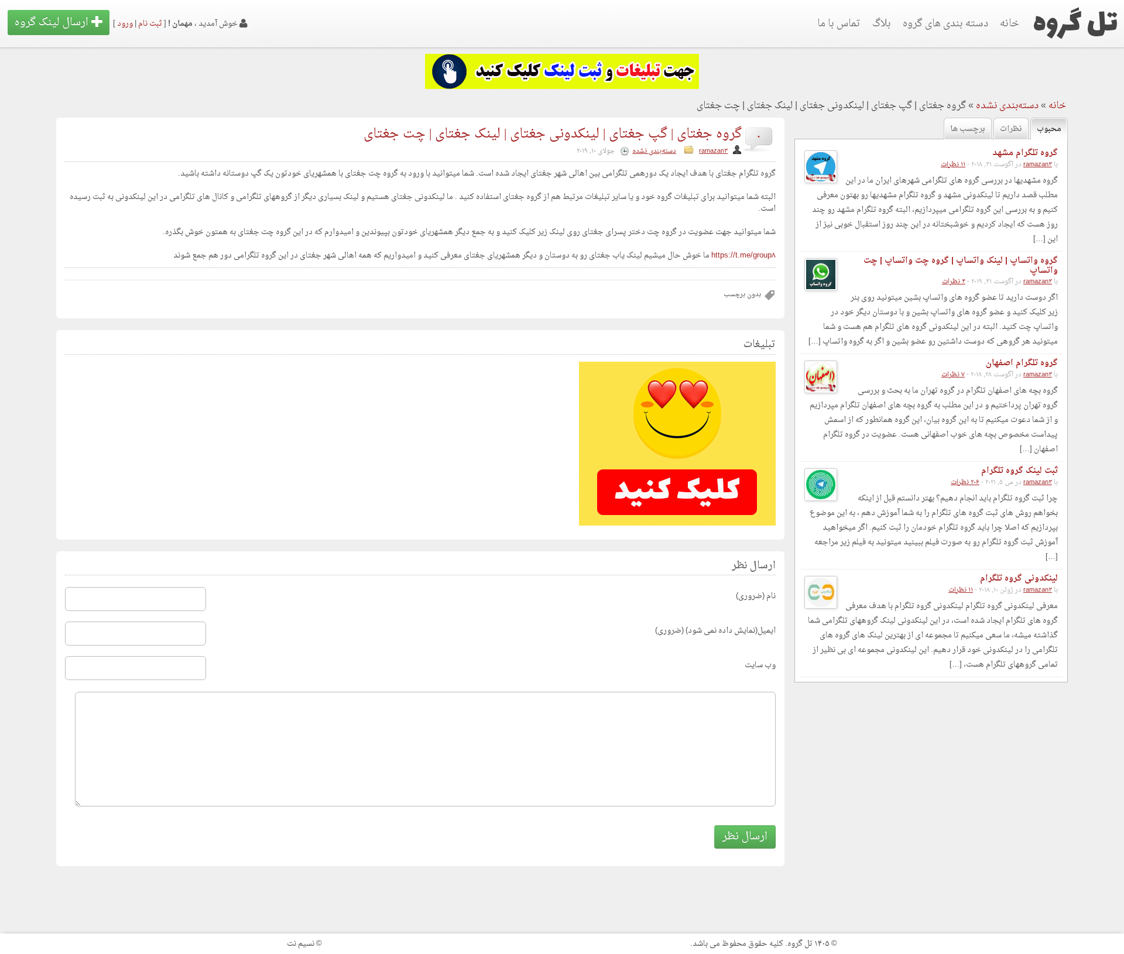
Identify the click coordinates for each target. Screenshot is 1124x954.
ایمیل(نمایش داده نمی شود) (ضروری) (715, 630)
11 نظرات (953, 165)
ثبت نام (150, 23)
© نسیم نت (304, 943)
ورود (125, 23)
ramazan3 (713, 151)
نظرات (1011, 129)
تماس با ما (839, 24)
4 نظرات (953, 282)
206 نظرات (965, 482)
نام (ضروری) (756, 596)
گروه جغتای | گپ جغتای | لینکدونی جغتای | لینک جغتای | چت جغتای (553, 134)
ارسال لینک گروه (53, 22)
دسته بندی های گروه (945, 24)
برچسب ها (967, 129)
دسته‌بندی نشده (1007, 106)
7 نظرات (953, 375)
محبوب (1049, 129)
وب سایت (760, 665)
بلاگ (881, 24)
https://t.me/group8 (743, 255)
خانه (1009, 24)
